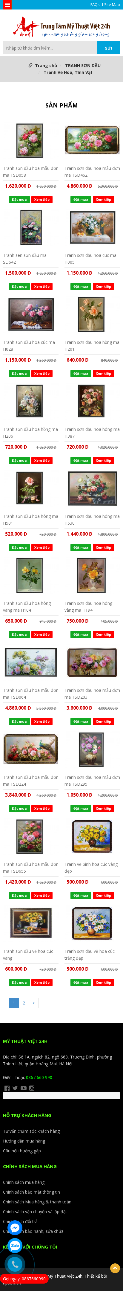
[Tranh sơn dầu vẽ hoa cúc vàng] (31, 923)
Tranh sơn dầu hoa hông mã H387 (92, 432)
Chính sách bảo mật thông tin (31, 1192)
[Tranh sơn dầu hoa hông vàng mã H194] (92, 575)
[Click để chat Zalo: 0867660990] (14, 1245)
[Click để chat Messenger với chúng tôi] (14, 1227)
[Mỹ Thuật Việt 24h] (61, 27)
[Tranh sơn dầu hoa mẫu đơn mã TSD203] (92, 662)
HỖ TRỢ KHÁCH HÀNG (27, 1115)
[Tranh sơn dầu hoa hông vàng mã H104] (31, 575)
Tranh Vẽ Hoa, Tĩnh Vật (68, 72)
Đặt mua (19, 199)
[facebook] (7, 1088)
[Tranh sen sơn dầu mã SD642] (31, 227)
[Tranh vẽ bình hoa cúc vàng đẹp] (92, 836)
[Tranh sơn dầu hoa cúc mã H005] (92, 227)
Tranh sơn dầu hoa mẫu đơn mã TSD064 (31, 693)
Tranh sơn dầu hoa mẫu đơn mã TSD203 (92, 693)
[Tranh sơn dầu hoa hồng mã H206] (31, 401)
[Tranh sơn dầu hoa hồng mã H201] (92, 314)
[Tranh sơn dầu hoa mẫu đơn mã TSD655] (31, 836)
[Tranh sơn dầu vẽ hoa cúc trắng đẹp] (92, 923)
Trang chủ (46, 65)
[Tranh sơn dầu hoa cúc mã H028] (31, 314)
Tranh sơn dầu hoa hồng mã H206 (30, 432)
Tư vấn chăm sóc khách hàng (31, 1131)
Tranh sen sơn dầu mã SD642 (25, 258)
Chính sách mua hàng (23, 1182)
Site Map (112, 4)
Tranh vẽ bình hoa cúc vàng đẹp (91, 867)
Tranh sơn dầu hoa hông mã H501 (30, 519)
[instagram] (31, 1088)
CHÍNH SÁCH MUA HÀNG (30, 1166)
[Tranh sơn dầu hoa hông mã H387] (92, 401)
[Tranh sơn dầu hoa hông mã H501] (31, 488)
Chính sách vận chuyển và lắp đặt (35, 1211)
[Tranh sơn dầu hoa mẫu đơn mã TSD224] (31, 749)
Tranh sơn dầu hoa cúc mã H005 (90, 258)
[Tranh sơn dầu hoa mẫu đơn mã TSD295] (92, 749)
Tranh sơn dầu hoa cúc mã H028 (29, 345)
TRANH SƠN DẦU (83, 65)
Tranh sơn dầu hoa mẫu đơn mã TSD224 (31, 780)
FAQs (95, 4)
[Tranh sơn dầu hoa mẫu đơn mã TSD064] (31, 662)
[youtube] (24, 1088)
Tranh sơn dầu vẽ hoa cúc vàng (28, 954)
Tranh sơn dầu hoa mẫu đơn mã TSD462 (92, 171)
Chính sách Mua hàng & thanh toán (37, 1202)
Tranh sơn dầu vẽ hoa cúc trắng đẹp (89, 954)
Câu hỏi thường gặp (22, 1151)
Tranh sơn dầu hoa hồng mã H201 (91, 345)
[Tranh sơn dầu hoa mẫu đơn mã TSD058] (31, 140)
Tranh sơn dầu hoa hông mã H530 (92, 519)
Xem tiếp (42, 199)
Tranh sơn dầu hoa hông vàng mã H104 (27, 606)
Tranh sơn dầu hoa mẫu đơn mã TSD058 (31, 171)
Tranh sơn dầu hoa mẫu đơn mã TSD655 (31, 867)
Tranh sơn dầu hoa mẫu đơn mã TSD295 (92, 780)
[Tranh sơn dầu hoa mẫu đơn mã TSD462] (92, 140)
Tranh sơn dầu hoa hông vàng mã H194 (88, 606)
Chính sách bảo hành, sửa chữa (33, 1231)
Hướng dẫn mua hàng (24, 1141)
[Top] (115, 1268)
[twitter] (15, 1088)
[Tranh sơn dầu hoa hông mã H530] (92, 488)
